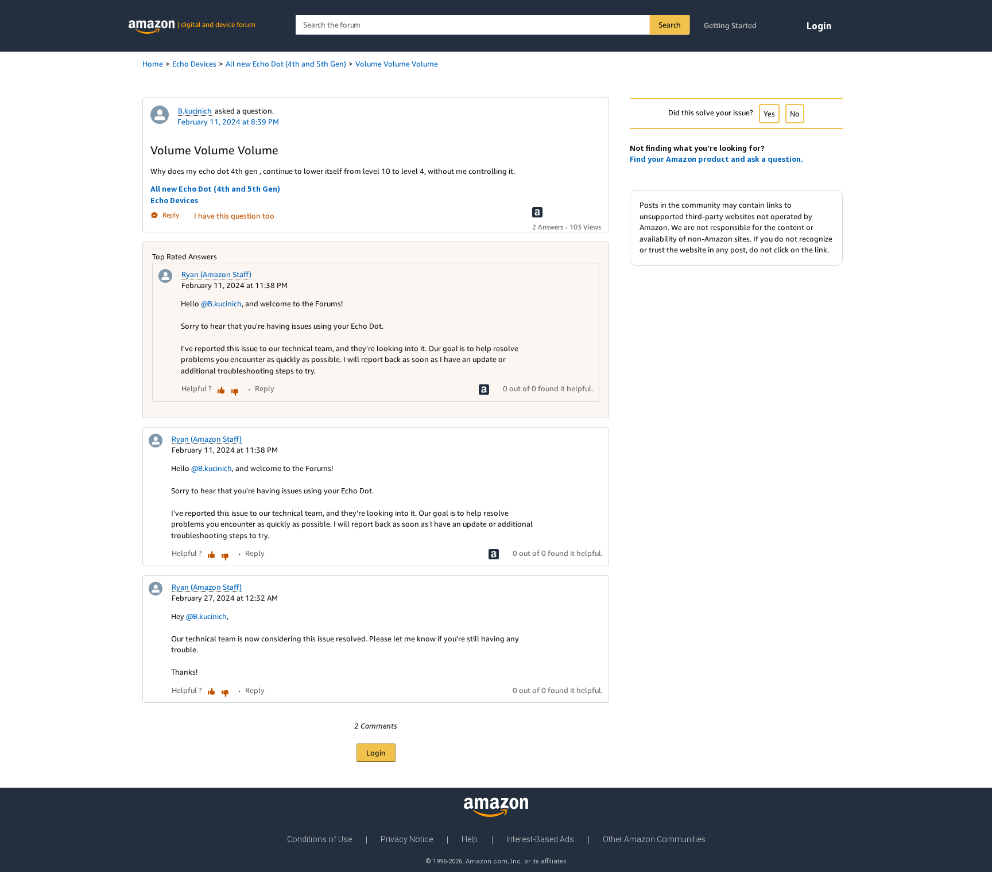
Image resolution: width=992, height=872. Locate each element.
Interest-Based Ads (540, 839)
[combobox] (493, 25)
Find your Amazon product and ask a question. (716, 159)
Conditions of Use (319, 839)
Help (470, 839)
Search (669, 24)
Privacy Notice (407, 839)
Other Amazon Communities (654, 839)
